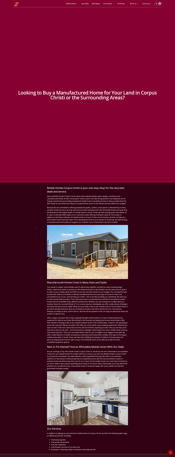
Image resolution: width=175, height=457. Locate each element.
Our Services (107, 4)
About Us (133, 4)
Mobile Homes (71, 4)
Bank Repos (96, 4)
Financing (121, 4)
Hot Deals (85, 4)
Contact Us (146, 4)
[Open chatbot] (170, 452)
